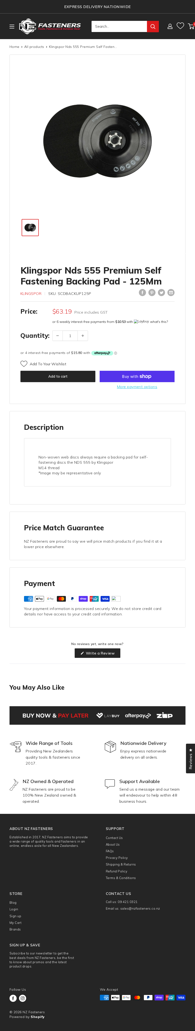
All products (34, 47)
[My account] (170, 26)
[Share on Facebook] (142, 292)
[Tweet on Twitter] (161, 292)
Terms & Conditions (121, 878)
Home (15, 47)
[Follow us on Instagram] (22, 998)
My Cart (15, 923)
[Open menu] (12, 26)
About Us (113, 844)
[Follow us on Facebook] (13, 998)
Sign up (15, 916)
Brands (15, 929)
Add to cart (58, 376)
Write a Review (102, 654)
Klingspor (30, 293)
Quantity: (34, 335)
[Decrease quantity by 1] (58, 336)
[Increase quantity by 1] (83, 336)
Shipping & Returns (121, 864)
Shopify (37, 1017)
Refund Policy (116, 871)
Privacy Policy (117, 858)
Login (14, 909)
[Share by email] (171, 292)
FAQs (110, 851)
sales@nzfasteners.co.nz (140, 908)
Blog (13, 902)
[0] (191, 26)
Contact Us (114, 838)
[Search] (153, 26)
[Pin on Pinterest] (152, 292)
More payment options (137, 386)
